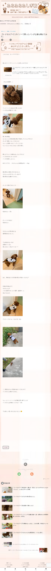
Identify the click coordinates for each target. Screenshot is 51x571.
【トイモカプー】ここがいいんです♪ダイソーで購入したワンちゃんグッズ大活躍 (29, 68)
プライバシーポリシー (42, 566)
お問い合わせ (25, 566)
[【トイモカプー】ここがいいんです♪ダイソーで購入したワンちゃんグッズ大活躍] (8, 69)
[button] (25, 464)
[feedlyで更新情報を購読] (19, 474)
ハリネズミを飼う (9, 564)
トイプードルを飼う (25, 564)
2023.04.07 (45, 75)
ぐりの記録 (42, 562)
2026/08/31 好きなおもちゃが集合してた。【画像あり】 (15, 23)
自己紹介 (9, 566)
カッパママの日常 (42, 564)
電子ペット (9, 562)
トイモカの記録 (5, 456)
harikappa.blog (8, 75)
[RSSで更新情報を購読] (32, 474)
